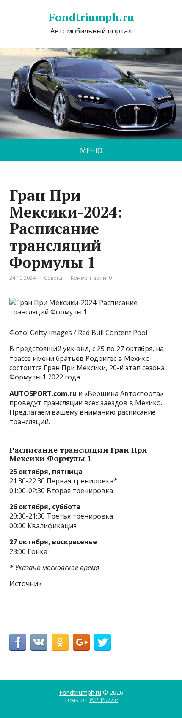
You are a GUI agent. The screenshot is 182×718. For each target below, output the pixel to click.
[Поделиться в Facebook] (17, 642)
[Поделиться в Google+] (81, 642)
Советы (53, 277)
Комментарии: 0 (91, 277)
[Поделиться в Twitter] (102, 642)
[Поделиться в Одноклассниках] (60, 642)
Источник (25, 583)
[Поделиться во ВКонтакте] (38, 642)
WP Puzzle (103, 700)
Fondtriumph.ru (91, 17)
